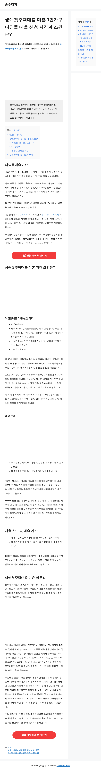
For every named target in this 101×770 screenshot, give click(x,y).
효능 (9, 747)
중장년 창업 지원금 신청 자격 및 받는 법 (23, 753)
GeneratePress (63, 765)
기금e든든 (23, 214)
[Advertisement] (34, 74)
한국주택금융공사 (50, 214)
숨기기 (16, 130)
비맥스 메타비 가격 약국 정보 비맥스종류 (24, 750)
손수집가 (11, 4)
